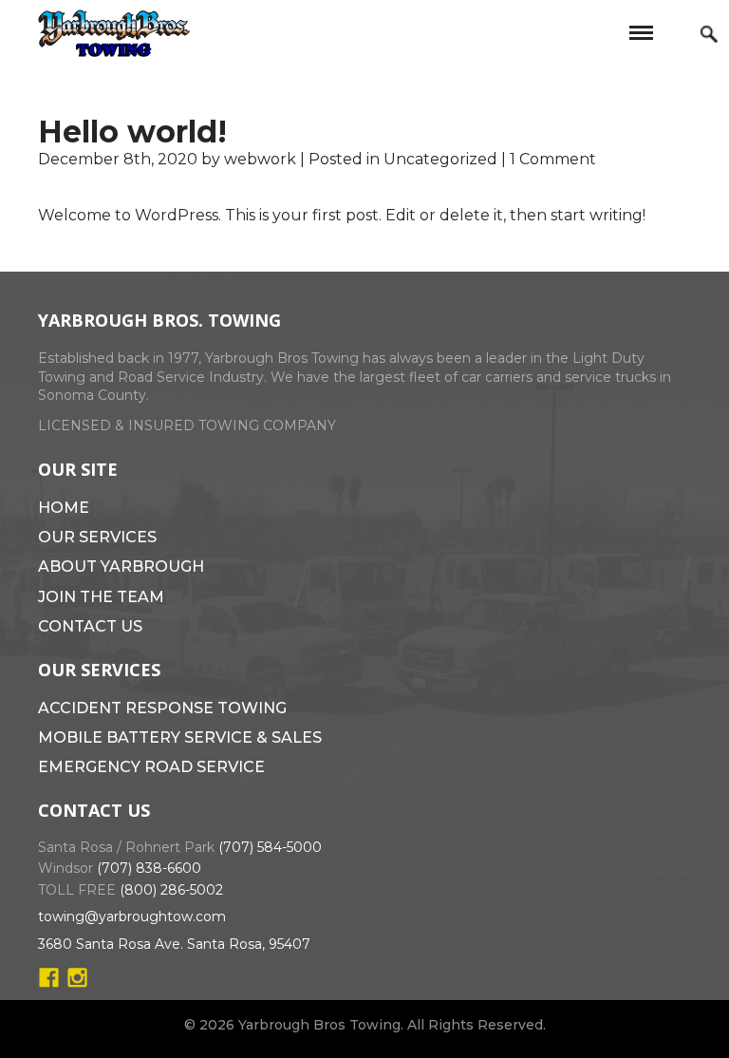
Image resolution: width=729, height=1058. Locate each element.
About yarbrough (121, 566)
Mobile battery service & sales (180, 737)
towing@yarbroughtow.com (132, 916)
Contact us (90, 626)
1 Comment (553, 159)
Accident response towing (162, 708)
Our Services (97, 537)
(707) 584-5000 (270, 847)
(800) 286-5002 (171, 889)
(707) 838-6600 (149, 868)
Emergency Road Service (151, 767)
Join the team (101, 597)
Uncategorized (440, 159)
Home (63, 508)
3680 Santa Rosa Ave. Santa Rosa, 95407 (174, 944)
